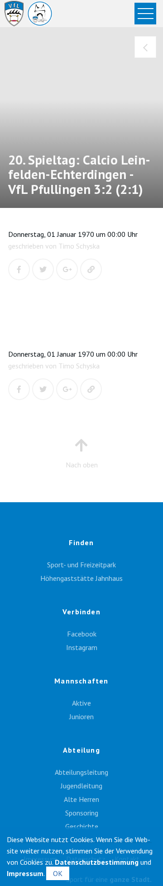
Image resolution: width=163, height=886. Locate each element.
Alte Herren (81, 799)
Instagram (81, 647)
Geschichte (81, 826)
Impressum (25, 873)
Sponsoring (81, 812)
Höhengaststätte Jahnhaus (81, 578)
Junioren (81, 716)
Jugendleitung (81, 785)
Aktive (81, 702)
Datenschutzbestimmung (97, 862)
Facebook (81, 633)
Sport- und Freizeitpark (81, 564)
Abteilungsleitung (81, 772)
